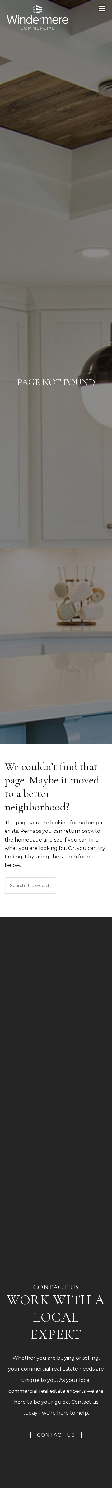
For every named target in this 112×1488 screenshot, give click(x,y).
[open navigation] (102, 8)
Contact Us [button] (56, 1435)
